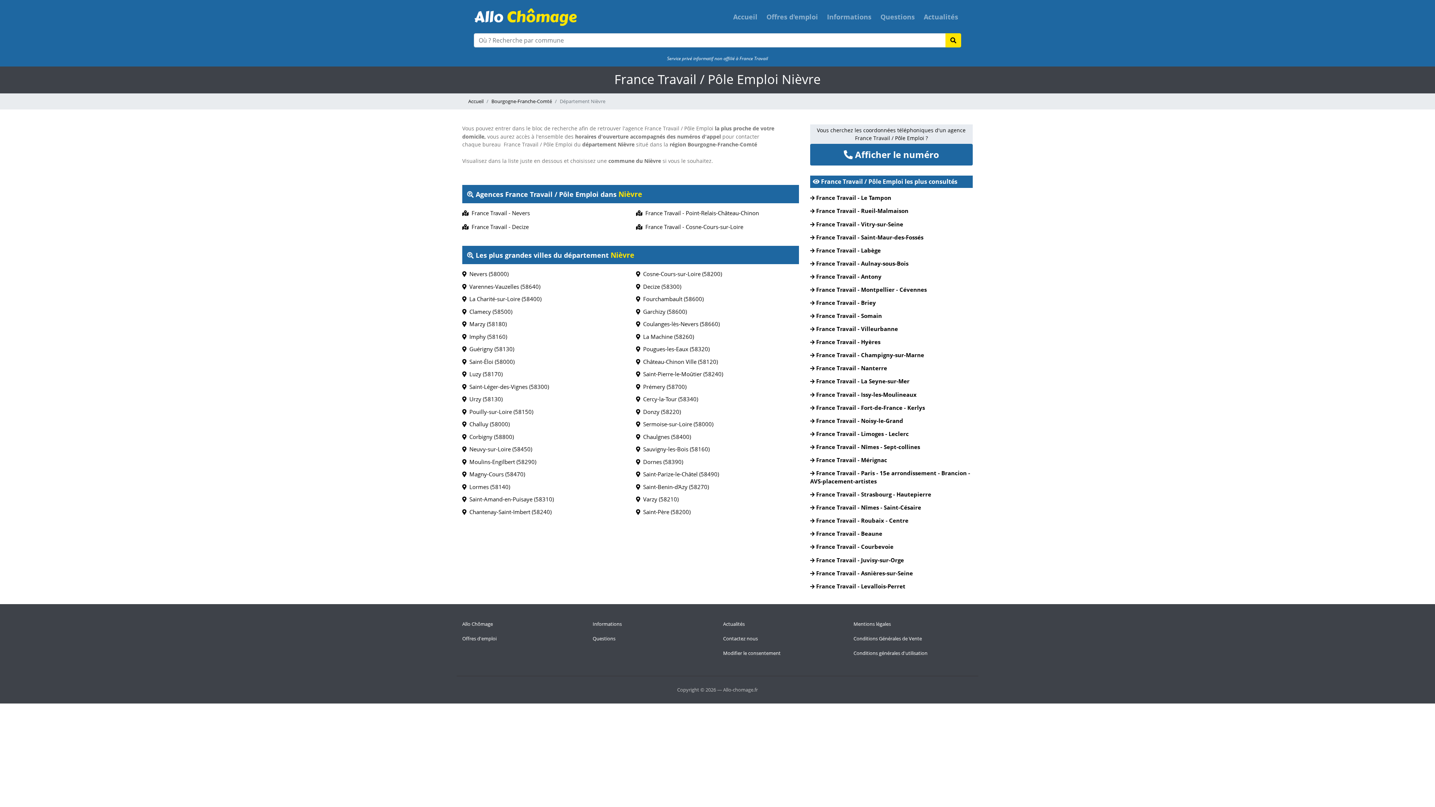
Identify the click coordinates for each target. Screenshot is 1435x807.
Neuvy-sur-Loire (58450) (499, 449)
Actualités (941, 16)
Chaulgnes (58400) (665, 436)
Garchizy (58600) (663, 311)
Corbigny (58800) (490, 436)
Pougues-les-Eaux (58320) (675, 349)
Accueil (745, 16)
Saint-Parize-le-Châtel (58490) (679, 474)
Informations (849, 16)
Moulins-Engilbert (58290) (501, 462)
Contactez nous (740, 638)
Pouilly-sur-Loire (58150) (499, 411)
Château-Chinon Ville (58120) (679, 361)
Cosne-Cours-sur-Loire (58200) (681, 274)
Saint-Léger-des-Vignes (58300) (507, 386)
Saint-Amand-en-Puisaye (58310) (510, 499)
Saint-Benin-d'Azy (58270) (674, 487)
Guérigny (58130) (490, 349)
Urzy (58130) (484, 399)
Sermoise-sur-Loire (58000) (676, 424)
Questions (897, 16)
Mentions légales (872, 624)
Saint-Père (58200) (665, 512)
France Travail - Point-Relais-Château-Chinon (700, 213)
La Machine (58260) (667, 336)
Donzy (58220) (660, 411)
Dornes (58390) (661, 462)
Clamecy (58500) (489, 311)
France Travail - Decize (499, 227)
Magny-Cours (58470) (495, 474)
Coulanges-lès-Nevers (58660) (680, 324)
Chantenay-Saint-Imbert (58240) (509, 512)
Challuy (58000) (488, 424)
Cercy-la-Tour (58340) (669, 399)
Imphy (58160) (486, 336)
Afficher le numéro (896, 154)
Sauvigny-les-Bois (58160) (675, 449)
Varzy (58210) (659, 499)
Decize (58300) (660, 286)
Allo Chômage (477, 624)
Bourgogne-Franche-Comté (521, 101)
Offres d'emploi (792, 16)
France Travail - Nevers (499, 213)
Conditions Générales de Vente (888, 638)
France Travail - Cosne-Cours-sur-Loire (692, 227)
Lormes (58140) (488, 487)
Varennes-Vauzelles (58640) (503, 286)
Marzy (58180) (486, 324)
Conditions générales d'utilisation (891, 653)
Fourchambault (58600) (672, 299)
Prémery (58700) (663, 386)
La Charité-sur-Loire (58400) (503, 299)
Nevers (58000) (487, 274)
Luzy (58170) (484, 374)
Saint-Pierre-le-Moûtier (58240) (681, 374)
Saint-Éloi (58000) (490, 361)
